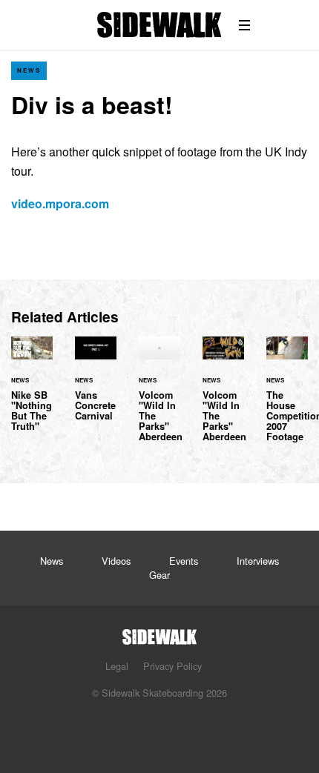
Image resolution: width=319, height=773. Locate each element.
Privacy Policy (172, 666)
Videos (116, 561)
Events (183, 561)
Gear (159, 575)
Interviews (258, 561)
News (29, 70)
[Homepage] (159, 633)
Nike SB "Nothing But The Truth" (32, 392)
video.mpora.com (60, 203)
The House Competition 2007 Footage (287, 398)
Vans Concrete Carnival (95, 387)
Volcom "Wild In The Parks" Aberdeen (159, 398)
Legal (116, 666)
